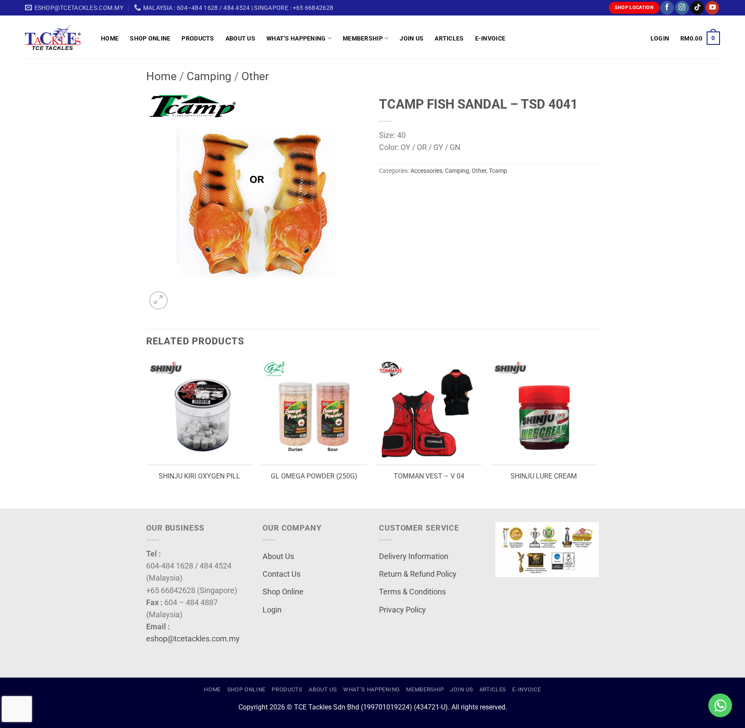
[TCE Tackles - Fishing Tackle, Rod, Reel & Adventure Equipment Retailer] (56, 37)
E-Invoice (490, 38)
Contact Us (282, 574)
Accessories (426, 170)
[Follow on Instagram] (682, 8)
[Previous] (146, 433)
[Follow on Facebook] (667, 8)
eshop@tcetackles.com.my (193, 638)
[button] (660, 38)
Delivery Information (413, 556)
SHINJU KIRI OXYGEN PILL (199, 476)
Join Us (411, 38)
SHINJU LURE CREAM (543, 476)
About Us (240, 38)
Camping (209, 76)
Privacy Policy (402, 610)
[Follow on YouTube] (712, 8)
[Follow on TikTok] (697, 8)
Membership (363, 38)
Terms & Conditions (412, 591)
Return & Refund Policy (418, 574)
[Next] (596, 433)
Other (255, 76)
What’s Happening (296, 38)
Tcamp (498, 170)
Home (110, 38)
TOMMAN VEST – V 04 (429, 476)
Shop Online (150, 38)
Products (198, 38)
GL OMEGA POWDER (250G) (314, 476)
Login (272, 610)
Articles (449, 38)
